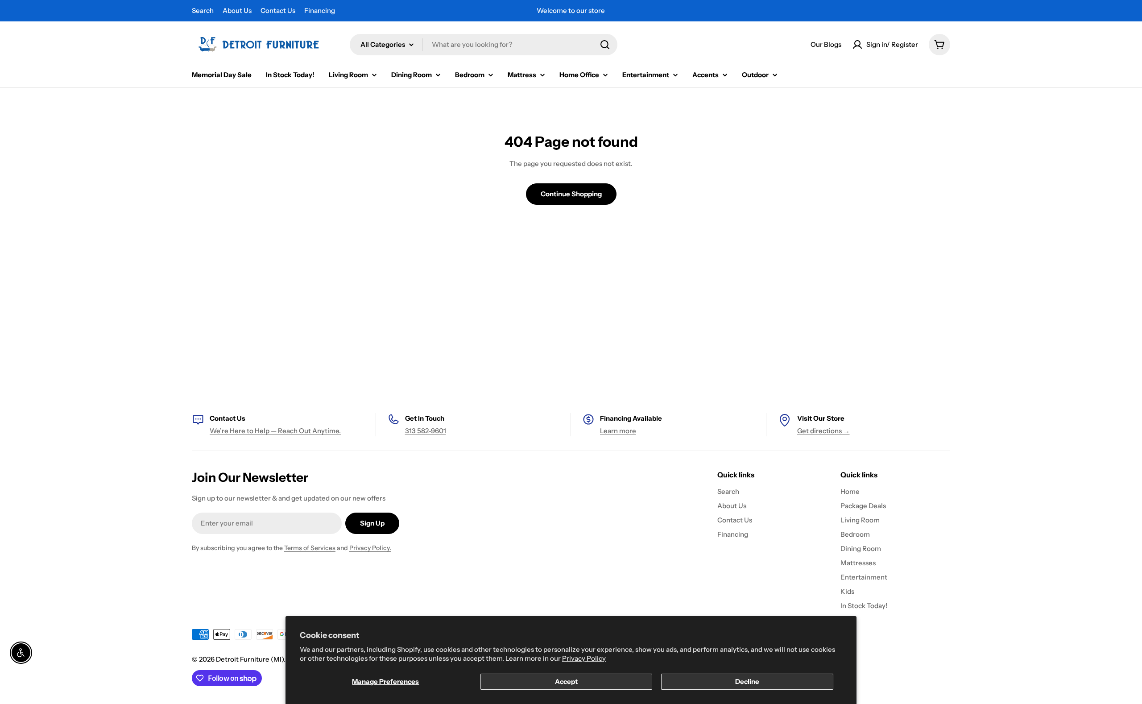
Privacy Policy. (370, 548)
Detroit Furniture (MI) (250, 659)
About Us (237, 10)
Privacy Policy (584, 658)
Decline (747, 681)
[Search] (605, 44)
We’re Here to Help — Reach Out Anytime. (275, 431)
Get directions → (823, 431)
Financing (319, 10)
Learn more (618, 431)
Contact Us (278, 10)
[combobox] (483, 44)
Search (203, 10)
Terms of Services (309, 548)
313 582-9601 (425, 431)
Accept (566, 681)
